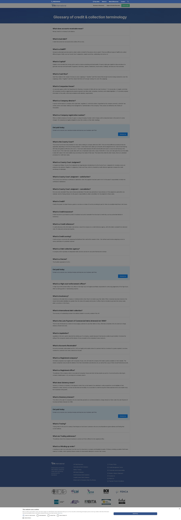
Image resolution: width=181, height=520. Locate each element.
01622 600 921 (56, 1)
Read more (60, 513)
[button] (66, 518)
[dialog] (90, 513)
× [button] (179, 508)
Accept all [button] (135, 513)
